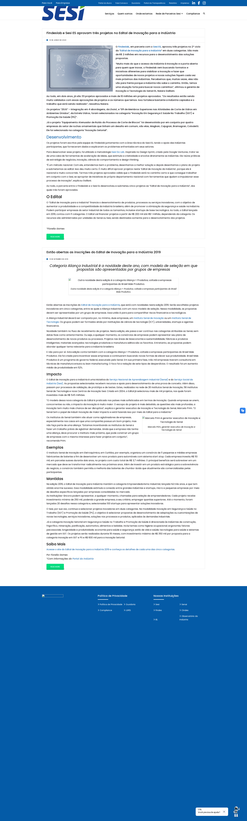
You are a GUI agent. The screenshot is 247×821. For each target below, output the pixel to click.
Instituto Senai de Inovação (149, 318)
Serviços (109, 13)
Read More (55, 236)
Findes (159, 610)
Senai (184, 604)
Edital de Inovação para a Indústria (140, 50)
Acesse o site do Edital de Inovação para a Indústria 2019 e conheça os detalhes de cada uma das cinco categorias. (110, 549)
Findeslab (123, 46)
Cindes (185, 610)
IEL (157, 619)
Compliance (193, 13)
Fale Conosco (121, 3)
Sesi (157, 604)
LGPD (128, 610)
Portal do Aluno (105, 3)
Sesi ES (157, 46)
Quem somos (125, 13)
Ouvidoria (136, 3)
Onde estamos (144, 13)
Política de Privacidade (111, 604)
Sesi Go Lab (118, 152)
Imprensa (185, 3)
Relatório (173, 3)
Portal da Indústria (83, 558)
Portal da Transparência (154, 3)
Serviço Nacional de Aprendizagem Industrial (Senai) (138, 379)
